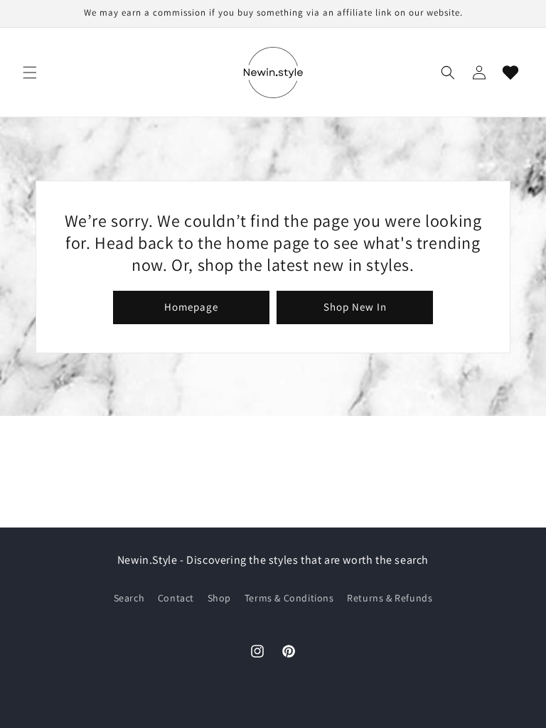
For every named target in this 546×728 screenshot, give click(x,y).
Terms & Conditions (289, 598)
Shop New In (355, 307)
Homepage (191, 307)
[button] (30, 72)
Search (129, 598)
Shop (219, 598)
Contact (176, 598)
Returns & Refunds (389, 598)
